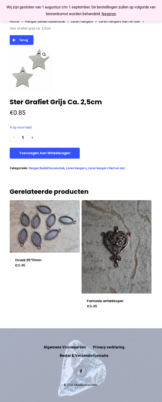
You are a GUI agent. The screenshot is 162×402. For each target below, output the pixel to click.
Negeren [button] (109, 14)
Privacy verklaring (108, 347)
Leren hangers (82, 21)
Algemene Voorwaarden (65, 347)
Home (14, 21)
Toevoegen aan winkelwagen (44, 153)
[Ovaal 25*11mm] (45, 226)
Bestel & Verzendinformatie (84, 355)
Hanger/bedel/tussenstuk (45, 21)
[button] (44, 54)
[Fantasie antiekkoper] (117, 246)
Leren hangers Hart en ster (119, 21)
